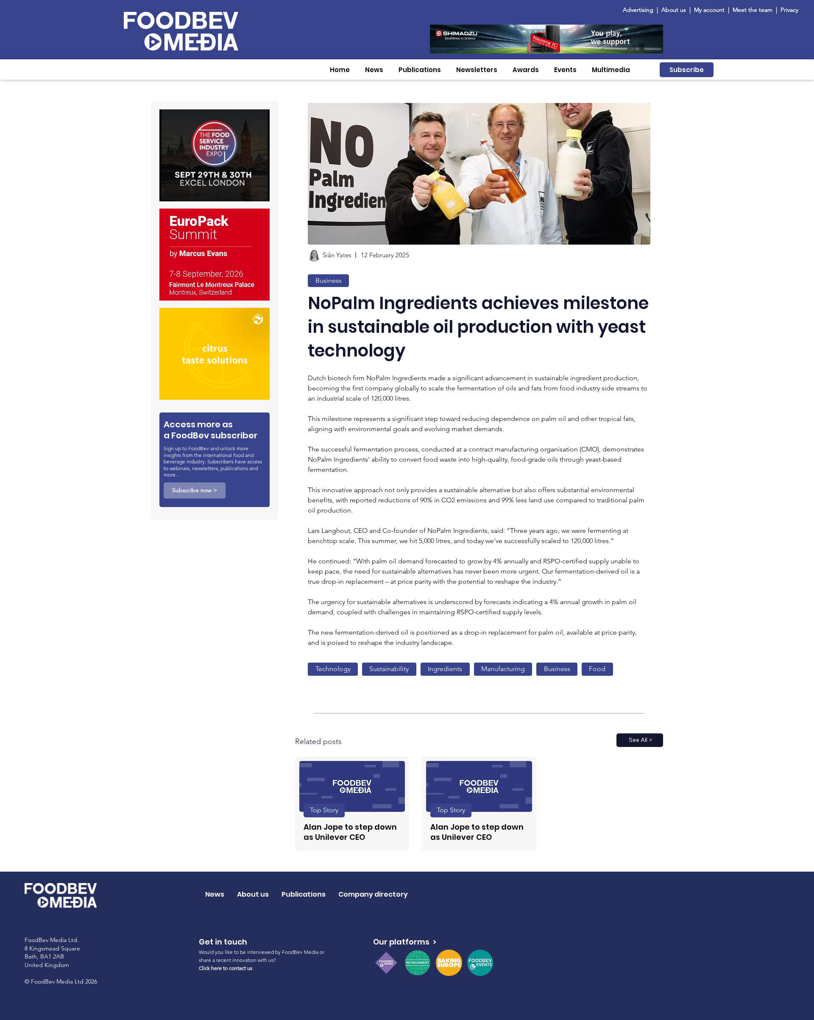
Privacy (789, 10)
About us (673, 10)
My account (709, 10)
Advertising (640, 10)
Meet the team (753, 10)
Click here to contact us (225, 968)
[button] (374, 69)
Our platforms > (404, 941)
